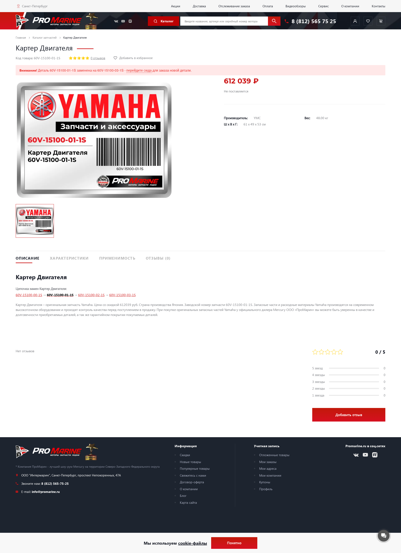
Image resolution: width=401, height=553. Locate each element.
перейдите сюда (139, 70)
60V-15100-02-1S (91, 295)
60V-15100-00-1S (29, 295)
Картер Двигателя (75, 37)
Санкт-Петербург (35, 6)
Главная (21, 37)
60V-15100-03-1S (122, 295)
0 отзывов (98, 58)
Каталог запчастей (45, 37)
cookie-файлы (192, 543)
